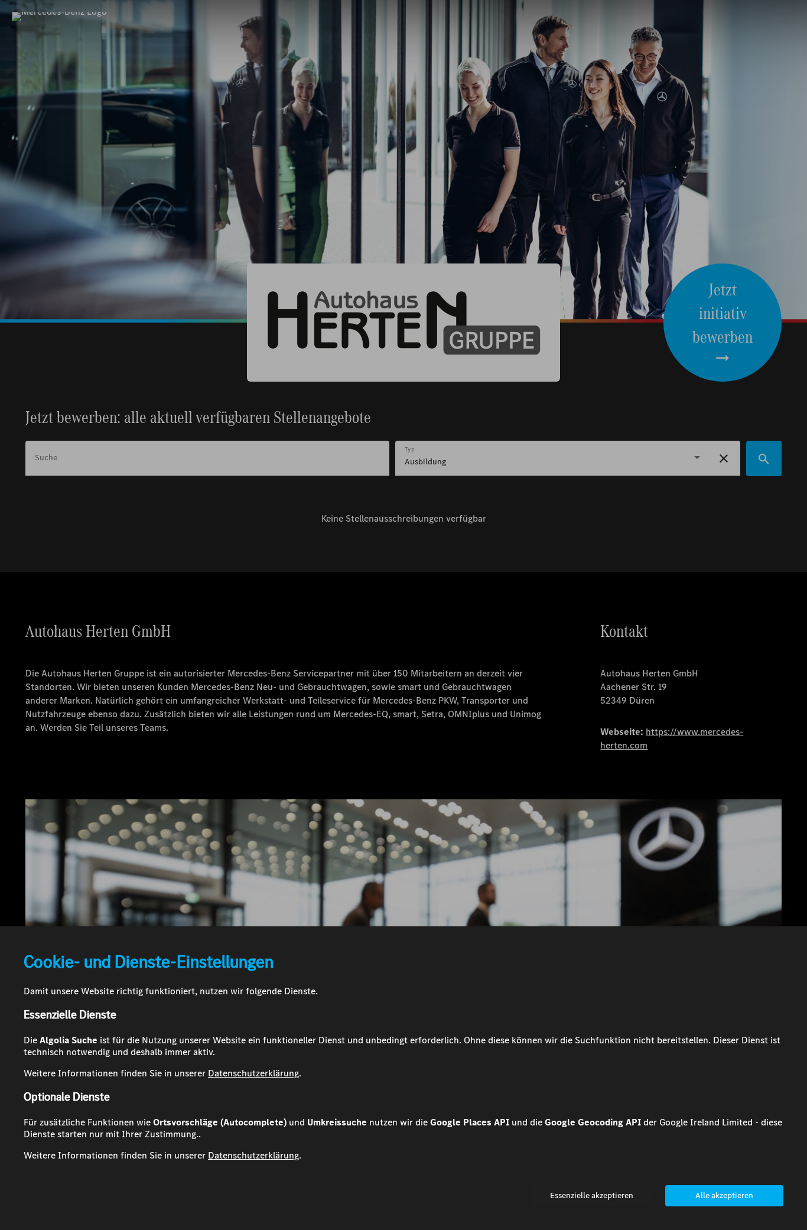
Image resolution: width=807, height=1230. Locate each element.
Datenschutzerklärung (253, 1073)
